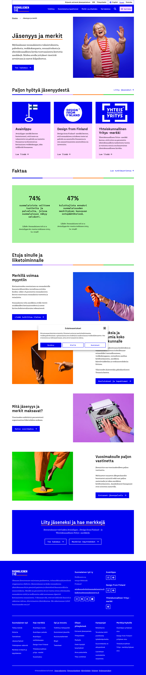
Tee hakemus (106, 9)
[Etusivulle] (21, 9)
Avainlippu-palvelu (40, 632)
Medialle (78, 640)
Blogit (56, 641)
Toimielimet (16, 636)
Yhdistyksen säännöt (20, 645)
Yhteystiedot (101, 2)
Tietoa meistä (17, 628)
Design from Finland (40, 644)
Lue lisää (20, 154)
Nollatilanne (100, 628)
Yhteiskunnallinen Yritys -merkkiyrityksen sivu (125, 647)
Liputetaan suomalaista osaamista (100, 655)
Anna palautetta (81, 652)
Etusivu (15, 18)
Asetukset (95, 345)
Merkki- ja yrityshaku (89, 9)
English (115, 2)
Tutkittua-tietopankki (62, 628)
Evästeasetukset (105, 671)
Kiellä (73, 345)
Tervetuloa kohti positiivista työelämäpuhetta (102, 635)
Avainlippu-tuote (39, 628)
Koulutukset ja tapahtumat (68, 9)
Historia (15, 632)
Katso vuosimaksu (24, 429)
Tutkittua (51, 9)
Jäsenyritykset (17, 641)
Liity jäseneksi (122, 90)
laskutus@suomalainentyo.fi (87, 592)
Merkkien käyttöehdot (83, 541)
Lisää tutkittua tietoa (28, 317)
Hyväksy (50, 345)
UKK (93, 2)
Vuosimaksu (37, 657)
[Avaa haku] (115, 9)
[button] (105, 328)
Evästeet (95, 671)
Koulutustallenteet (61, 636)
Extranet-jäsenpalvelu (110, 495)
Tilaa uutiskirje (80, 657)
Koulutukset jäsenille (61, 632)
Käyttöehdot (86, 671)
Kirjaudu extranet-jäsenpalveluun (77, 2)
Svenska (129, 2)
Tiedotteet (57, 645)
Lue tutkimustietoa (120, 171)
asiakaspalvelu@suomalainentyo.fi (89, 589)
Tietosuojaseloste (73, 671)
